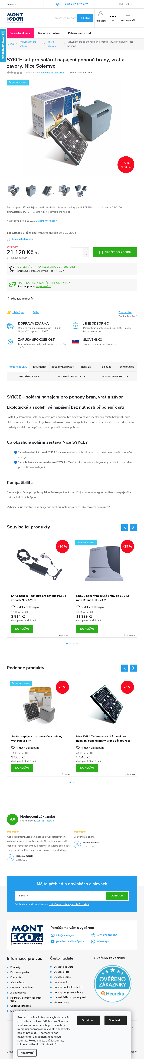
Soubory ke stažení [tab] (62, 367)
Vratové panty (61, 1002)
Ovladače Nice (61, 972)
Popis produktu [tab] (18, 367)
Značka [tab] (127, 367)
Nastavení (27, 1053)
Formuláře (15, 977)
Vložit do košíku (118, 252)
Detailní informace (45, 220)
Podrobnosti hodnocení (52, 72)
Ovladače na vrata (63, 966)
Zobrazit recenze (45, 820)
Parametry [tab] (39, 367)
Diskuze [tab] (106, 367)
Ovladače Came (62, 977)
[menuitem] (20, 33)
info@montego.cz (66, 935)
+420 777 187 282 (107, 935)
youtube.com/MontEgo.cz (70, 941)
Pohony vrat (60, 982)
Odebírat (117, 895)
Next (133, 527)
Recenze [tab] (86, 367)
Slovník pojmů (18, 1011)
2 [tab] (70, 643)
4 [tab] (77, 643)
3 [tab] (73, 643)
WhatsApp (103, 941)
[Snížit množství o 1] (86, 254)
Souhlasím (115, 1020)
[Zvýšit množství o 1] (86, 249)
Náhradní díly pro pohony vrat (70, 997)
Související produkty (70, 376)
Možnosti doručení (22, 239)
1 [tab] (67, 643)
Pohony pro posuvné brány (68, 992)
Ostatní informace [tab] (29, 376)
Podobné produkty (113, 376)
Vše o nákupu (17, 982)
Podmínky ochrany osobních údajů (25, 999)
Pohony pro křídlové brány (68, 987)
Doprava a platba (19, 972)
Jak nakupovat (18, 992)
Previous (124, 527)
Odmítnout (89, 1020)
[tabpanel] (39, 587)
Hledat (85, 18)
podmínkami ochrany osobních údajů (69, 904)
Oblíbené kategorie (20, 1006)
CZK (127, 4)
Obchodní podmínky (21, 987)
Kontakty (11, 4)
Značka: (125, 312)
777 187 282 (66, 267)
